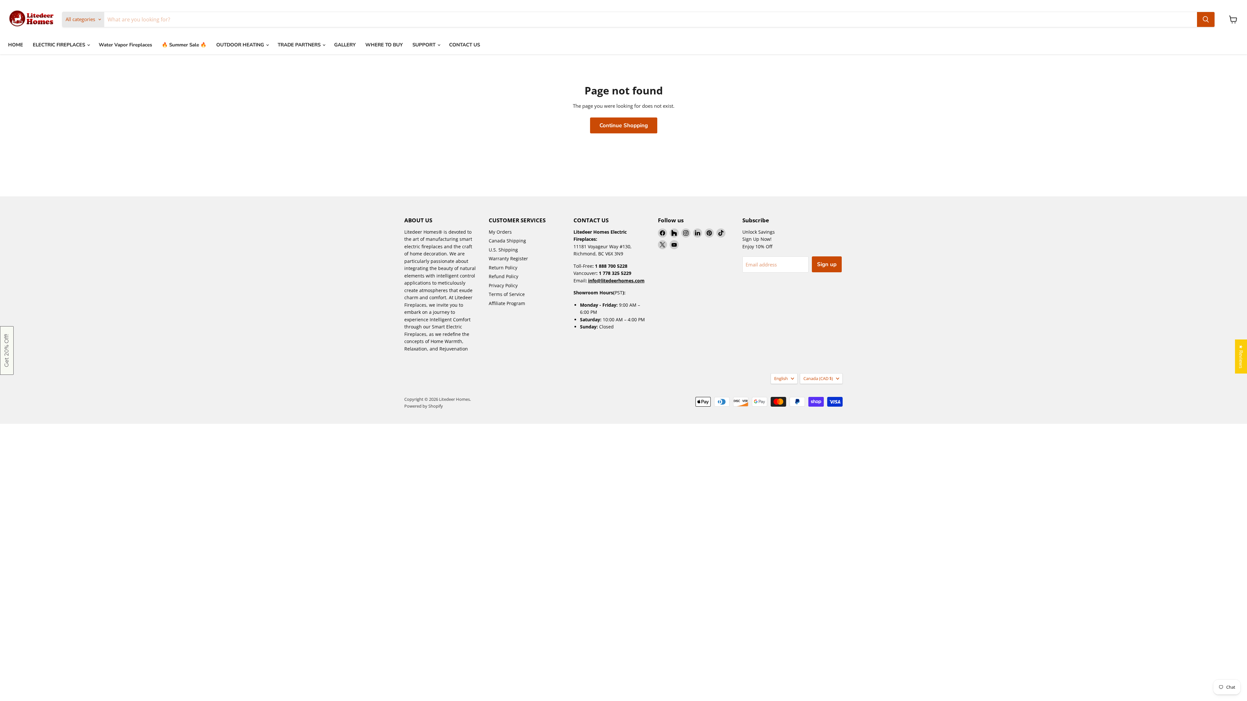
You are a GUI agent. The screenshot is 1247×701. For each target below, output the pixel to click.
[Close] (1240, 6)
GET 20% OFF (935, 364)
